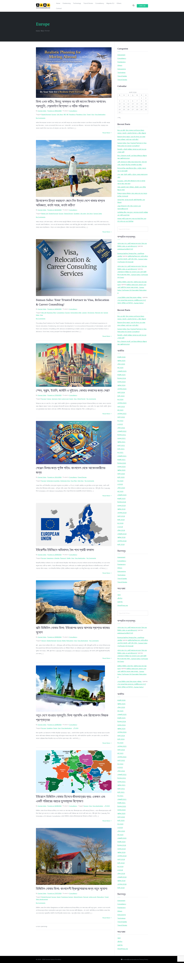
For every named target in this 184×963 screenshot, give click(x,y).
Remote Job (99, 313)
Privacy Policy (143, 959)
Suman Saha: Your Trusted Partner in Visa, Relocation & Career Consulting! (132, 144)
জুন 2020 (120, 481)
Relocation (69, 641)
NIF (68, 114)
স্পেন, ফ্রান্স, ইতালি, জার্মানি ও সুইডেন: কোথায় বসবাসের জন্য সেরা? (73, 391)
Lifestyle (56, 558)
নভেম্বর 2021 (121, 438)
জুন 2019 (120, 523)
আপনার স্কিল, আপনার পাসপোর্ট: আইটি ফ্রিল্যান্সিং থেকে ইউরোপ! (131, 201)
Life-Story (60, 114)
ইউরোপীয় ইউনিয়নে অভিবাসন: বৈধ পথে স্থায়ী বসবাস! (65, 550)
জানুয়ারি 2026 (121, 357)
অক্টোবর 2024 (121, 385)
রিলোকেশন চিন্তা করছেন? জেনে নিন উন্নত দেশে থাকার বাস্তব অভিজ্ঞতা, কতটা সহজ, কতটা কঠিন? (131, 138)
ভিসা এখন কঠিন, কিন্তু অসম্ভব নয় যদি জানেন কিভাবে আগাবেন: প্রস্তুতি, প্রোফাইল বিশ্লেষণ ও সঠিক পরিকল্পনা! (131, 131)
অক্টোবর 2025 (121, 361)
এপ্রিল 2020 (121, 488)
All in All (43, 313)
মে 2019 (120, 527)
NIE (65, 114)
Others (119, 3)
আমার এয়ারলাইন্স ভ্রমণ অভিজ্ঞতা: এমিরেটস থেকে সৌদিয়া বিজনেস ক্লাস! (131, 188)
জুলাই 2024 (120, 396)
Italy (59, 399)
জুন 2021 (120, 452)
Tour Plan (74, 481)
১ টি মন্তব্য (75, 728)
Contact (59, 8)
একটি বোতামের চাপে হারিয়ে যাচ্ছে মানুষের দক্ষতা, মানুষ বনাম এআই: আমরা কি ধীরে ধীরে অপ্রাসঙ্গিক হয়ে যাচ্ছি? (132, 163)
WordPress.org (122, 605)
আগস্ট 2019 (121, 516)
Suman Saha (42, 111)
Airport (43, 641)
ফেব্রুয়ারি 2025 (122, 371)
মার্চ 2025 (120, 368)
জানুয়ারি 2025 (121, 375)
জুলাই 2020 (120, 477)
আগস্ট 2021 (121, 445)
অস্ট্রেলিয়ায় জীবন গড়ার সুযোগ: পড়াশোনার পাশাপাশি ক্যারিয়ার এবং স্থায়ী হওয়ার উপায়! (132, 213)
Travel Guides (122, 76)
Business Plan (51, 313)
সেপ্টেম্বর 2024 (122, 389)
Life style (83, 213)
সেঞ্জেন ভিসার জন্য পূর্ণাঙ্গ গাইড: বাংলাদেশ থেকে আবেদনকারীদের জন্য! (129, 207)
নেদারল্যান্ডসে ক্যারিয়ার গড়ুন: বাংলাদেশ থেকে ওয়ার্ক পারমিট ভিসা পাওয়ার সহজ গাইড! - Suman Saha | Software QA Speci (132, 274)
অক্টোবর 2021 (121, 442)
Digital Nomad (46, 114)
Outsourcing (121, 69)
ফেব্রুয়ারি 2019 (122, 534)
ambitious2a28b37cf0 (125, 249)
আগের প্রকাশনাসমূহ (42, 926)
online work (92, 897)
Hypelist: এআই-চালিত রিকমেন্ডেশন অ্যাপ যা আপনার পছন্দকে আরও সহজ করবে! (131, 182)
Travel (89, 114)
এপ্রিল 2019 (121, 530)
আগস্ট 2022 (121, 417)
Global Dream (68, 213)
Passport (63, 558)
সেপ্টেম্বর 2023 (122, 403)
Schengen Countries (53, 481)
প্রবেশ (119, 595)
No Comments (40, 118)
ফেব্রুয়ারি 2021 (122, 456)
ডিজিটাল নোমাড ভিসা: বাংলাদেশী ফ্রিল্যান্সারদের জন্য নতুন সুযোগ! (71, 889)
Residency (72, 114)
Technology (77, 3)
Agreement (121, 55)
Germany (55, 399)
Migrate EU (110, 3)
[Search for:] (132, 229)
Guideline (77, 213)
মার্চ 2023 (120, 410)
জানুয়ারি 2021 (121, 460)
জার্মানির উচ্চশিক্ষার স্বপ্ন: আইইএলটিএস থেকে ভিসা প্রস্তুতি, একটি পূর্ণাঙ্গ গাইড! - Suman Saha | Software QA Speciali (132, 259)
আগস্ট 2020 (121, 474)
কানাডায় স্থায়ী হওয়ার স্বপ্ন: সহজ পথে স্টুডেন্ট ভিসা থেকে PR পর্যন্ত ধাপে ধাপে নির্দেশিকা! (131, 220)
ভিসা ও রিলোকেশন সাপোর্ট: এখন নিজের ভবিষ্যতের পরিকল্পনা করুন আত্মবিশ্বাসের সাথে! (132, 157)
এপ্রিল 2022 (121, 428)
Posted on (54, 111)
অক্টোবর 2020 (121, 470)
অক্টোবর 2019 (121, 509)
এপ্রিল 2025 (121, 364)
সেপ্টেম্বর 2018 (122, 541)
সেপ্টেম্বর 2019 (122, 513)
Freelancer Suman (67, 897)
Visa (92, 114)
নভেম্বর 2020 (121, 467)
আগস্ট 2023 (121, 406)
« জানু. (119, 118)
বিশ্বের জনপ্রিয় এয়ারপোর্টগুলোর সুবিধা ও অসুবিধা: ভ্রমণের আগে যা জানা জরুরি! (131, 169)
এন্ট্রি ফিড (119, 598)
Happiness (50, 558)
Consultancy (99, 3)
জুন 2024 (120, 399)
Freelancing (67, 3)
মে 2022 (120, 424)
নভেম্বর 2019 (121, 505)
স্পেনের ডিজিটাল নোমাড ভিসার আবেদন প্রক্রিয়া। (129, 297)
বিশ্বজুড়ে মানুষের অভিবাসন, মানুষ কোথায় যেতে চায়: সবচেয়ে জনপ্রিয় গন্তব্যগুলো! (132, 194)
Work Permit (81, 399)
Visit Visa (81, 481)
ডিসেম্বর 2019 (121, 502)
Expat (59, 897)
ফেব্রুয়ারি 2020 (122, 495)
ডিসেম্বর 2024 (121, 378)
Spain (71, 399)
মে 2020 (120, 484)
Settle (69, 558)
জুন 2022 (120, 421)
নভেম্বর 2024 (121, 382)
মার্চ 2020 (120, 491)
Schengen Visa (65, 481)
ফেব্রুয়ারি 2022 (122, 431)
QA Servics (90, 313)
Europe (54, 114)
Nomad (85, 897)
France (49, 399)
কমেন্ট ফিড (120, 602)
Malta (64, 641)
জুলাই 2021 (120, 449)
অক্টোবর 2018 (121, 537)
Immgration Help (76, 313)
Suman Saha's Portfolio (53, 959)
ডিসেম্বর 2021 (121, 435)
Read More (106, 133)
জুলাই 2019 (120, 520)
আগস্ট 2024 (121, 392)
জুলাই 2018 (120, 544)
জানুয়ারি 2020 (121, 498)
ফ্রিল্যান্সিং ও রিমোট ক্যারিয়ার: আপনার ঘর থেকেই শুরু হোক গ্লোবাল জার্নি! (131, 150)
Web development (42, 899)
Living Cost (65, 399)
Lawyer (84, 313)
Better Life (44, 213)
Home (58, 3)
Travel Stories (88, 3)
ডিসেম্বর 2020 (121, 463)
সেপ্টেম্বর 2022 (122, 414)
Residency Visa (81, 114)
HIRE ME (142, 6)
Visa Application (100, 114)
